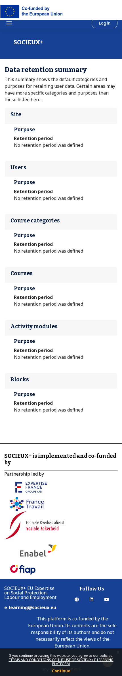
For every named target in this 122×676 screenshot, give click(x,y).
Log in (104, 23)
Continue (61, 670)
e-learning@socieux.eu (30, 607)
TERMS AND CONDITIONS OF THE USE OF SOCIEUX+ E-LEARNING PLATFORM (61, 661)
